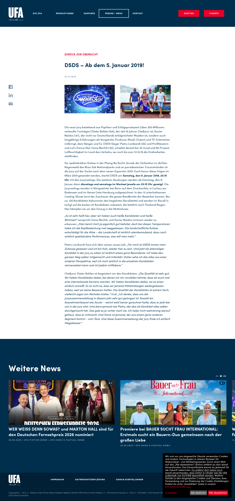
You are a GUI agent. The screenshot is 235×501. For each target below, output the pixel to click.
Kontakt (138, 13)
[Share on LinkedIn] (11, 95)
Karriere (89, 13)
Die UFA (37, 13)
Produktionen (65, 13)
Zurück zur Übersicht (81, 54)
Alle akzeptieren (218, 492)
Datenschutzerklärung (90, 479)
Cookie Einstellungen (129, 479)
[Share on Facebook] (11, 87)
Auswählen (171, 492)
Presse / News (113, 13)
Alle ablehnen (198, 492)
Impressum (57, 479)
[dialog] (197, 475)
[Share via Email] (11, 103)
